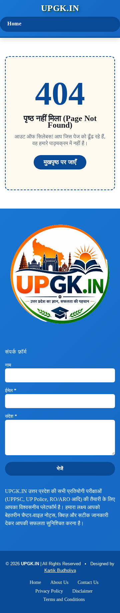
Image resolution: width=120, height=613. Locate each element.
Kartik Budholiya (60, 570)
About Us (59, 582)
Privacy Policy (49, 591)
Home (14, 23)
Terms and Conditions (64, 599)
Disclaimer (82, 591)
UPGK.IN (60, 8)
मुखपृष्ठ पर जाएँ (60, 162)
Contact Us (88, 582)
